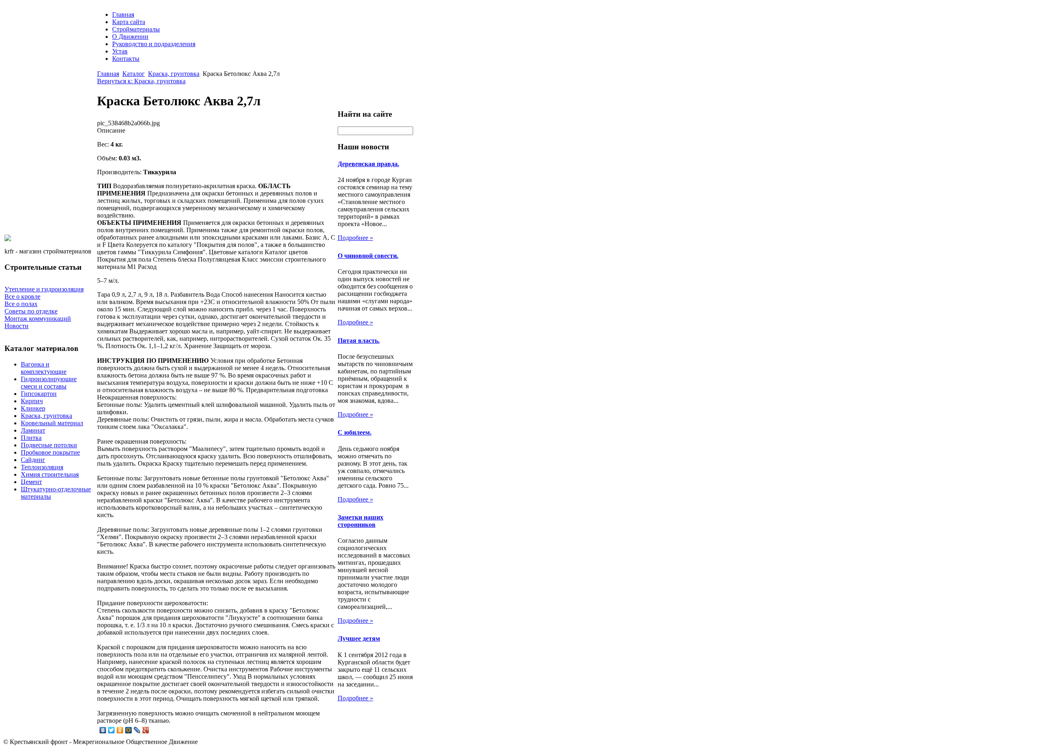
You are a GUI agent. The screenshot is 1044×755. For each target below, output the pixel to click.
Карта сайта (128, 21)
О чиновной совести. (368, 255)
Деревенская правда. (368, 163)
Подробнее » (355, 237)
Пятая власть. (359, 340)
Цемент (31, 481)
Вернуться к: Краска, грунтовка (141, 81)
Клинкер (33, 408)
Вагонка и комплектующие (43, 368)
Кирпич (32, 400)
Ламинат (33, 430)
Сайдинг (33, 459)
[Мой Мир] (128, 730)
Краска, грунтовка (46, 415)
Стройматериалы (136, 29)
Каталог (133, 73)
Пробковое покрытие (50, 452)
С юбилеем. (355, 432)
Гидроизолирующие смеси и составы (49, 382)
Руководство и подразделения (153, 43)
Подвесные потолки (49, 445)
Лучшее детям (359, 638)
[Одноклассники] (120, 730)
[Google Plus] (146, 730)
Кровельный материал (52, 423)
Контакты (125, 58)
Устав (120, 51)
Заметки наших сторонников (360, 521)
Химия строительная (50, 474)
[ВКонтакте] (103, 730)
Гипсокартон (39, 393)
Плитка (31, 437)
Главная (123, 14)
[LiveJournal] (137, 730)
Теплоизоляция (42, 467)
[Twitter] (111, 730)
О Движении (130, 36)
